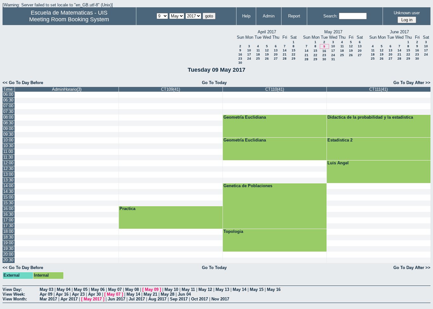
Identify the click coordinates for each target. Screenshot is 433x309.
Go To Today (214, 82)
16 (240, 54)
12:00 (8, 163)
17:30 (8, 225)
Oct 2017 (199, 299)
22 (293, 54)
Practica (127, 208)
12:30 (8, 168)
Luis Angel (338, 163)
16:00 (8, 208)
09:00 (8, 128)
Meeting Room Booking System (69, 19)
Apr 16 (62, 294)
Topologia (233, 231)
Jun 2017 (116, 299)
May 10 (171, 289)
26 (267, 58)
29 (293, 58)
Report (294, 16)
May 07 (115, 289)
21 (285, 54)
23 (240, 58)
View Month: (15, 299)
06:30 (8, 100)
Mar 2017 (48, 299)
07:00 (8, 105)
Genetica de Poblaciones (247, 185)
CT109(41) (170, 89)
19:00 (8, 242)
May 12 (205, 289)
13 (276, 50)
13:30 (8, 180)
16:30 (8, 214)
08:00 (8, 117)
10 (249, 50)
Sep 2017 (179, 299)
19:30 (8, 248)
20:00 (8, 254)
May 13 (222, 289)
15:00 (8, 197)
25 (258, 58)
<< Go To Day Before (23, 82)
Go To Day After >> (411, 82)
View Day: (12, 289)
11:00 (8, 151)
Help (246, 16)
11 (258, 50)
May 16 (274, 289)
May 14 (239, 289)
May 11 (188, 289)
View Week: (14, 294)
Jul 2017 (137, 299)
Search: (330, 16)
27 (276, 58)
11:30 (8, 157)
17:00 (8, 220)
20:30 (8, 260)
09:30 (8, 134)
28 (285, 58)
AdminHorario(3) (66, 89)
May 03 (46, 289)
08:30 (8, 123)
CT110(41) (274, 89)
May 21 (150, 294)
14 (285, 50)
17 (249, 54)
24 (249, 58)
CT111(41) (378, 89)
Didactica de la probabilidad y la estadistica (370, 117)
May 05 (80, 289)
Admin (269, 16)
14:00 (8, 185)
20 (276, 54)
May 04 (63, 289)
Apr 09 (46, 294)
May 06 (98, 289)
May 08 (132, 289)
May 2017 (93, 299)
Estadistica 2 (339, 140)
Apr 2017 (69, 299)
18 (258, 54)
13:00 (8, 174)
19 (267, 54)
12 (267, 50)
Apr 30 (94, 294)
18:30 (8, 237)
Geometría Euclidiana (244, 117)
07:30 (8, 111)
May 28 (167, 294)
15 (293, 50)
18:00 (8, 231)
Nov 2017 (220, 299)
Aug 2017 (157, 299)
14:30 (8, 191)
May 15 (256, 289)
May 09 (151, 289)
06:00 (8, 94)
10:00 (8, 140)
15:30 (8, 203)
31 (333, 59)
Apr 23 (78, 294)
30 (240, 62)
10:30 (8, 145)
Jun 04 (184, 294)
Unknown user (407, 12)
